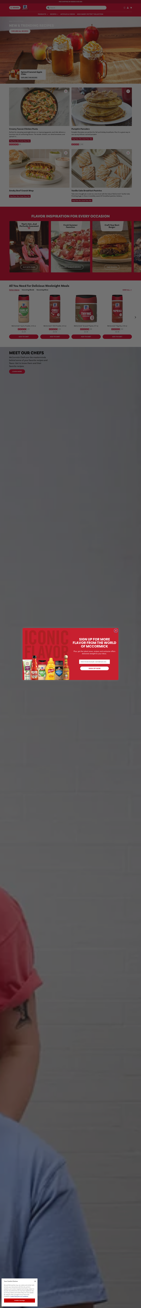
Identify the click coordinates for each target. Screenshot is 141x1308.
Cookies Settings (19, 1300)
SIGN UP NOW (94, 668)
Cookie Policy (14, 1296)
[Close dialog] (116, 630)
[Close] (35, 1281)
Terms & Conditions (23, 1296)
